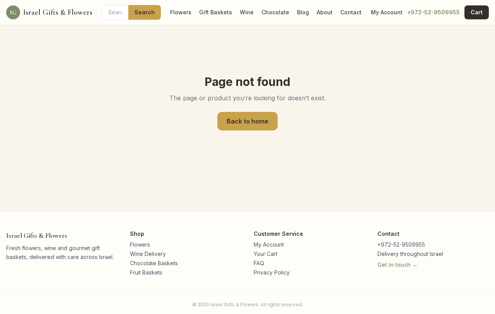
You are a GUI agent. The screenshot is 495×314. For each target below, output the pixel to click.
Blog (303, 12)
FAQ (259, 263)
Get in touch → (397, 264)
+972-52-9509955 (433, 12)
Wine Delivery (148, 254)
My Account (387, 12)
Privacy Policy (272, 272)
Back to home (247, 121)
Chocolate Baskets (154, 263)
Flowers (180, 12)
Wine (247, 12)
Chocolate (275, 12)
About (325, 12)
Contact (351, 12)
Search (145, 12)
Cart (477, 12)
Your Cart (265, 254)
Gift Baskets (215, 12)
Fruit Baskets (146, 272)
